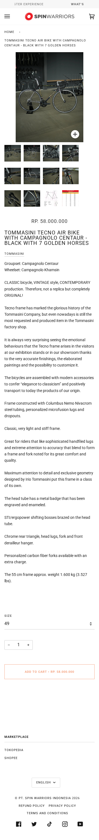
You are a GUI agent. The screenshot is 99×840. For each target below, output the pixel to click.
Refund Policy (32, 806)
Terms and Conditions (47, 813)
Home (9, 32)
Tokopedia (13, 750)
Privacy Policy (62, 806)
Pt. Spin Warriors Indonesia (45, 798)
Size (8, 616)
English (44, 782)
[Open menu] (12, 16)
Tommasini (14, 254)
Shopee (11, 758)
